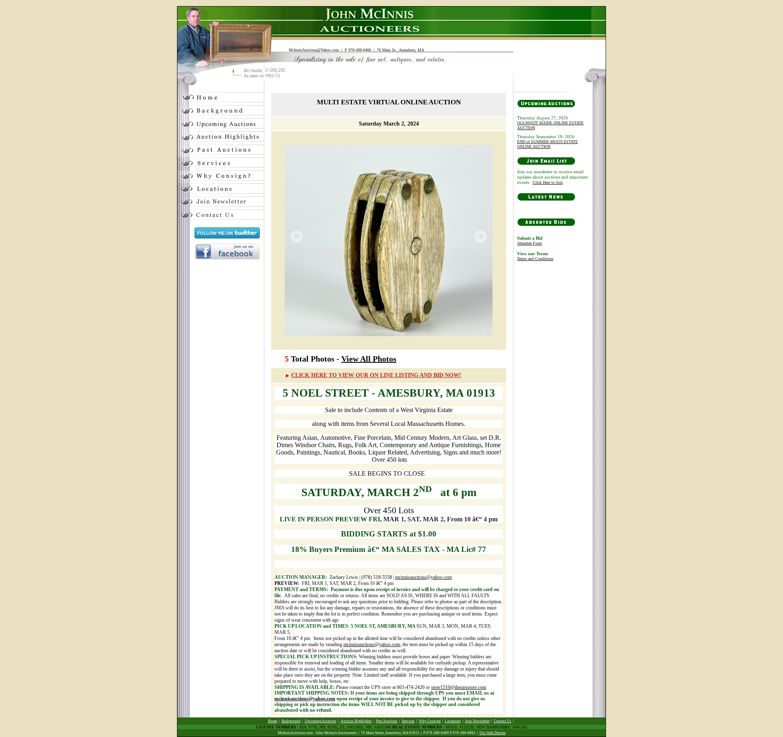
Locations (453, 721)
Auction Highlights (356, 721)
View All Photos (368, 358)
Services (408, 721)
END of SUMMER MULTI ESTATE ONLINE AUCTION (547, 144)
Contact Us (502, 721)
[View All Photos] (389, 240)
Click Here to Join (548, 182)
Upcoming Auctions (320, 721)
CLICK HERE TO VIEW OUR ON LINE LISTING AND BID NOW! (376, 375)
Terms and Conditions (535, 258)
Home (272, 721)
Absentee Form (529, 243)
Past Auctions (387, 721)
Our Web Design (493, 733)
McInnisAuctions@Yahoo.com (314, 50)
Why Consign (430, 721)
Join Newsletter (477, 721)
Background (291, 721)
